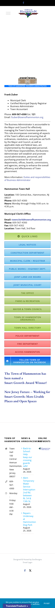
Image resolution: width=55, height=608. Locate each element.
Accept (47, 603)
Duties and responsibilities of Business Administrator (27, 178)
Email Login (27, 562)
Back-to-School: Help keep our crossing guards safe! (27, 457)
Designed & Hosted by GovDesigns (27, 559)
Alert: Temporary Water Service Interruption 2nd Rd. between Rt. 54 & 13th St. (27, 489)
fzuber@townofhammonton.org (27, 117)
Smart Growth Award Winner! (25, 383)
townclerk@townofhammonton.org (31, 219)
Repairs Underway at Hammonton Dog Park (27, 519)
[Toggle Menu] (8, 13)
